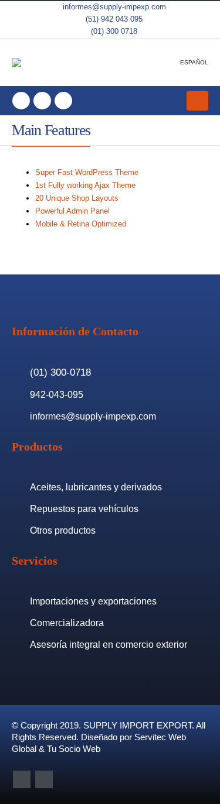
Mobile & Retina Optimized (80, 223)
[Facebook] (21, 100)
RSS (44, 779)
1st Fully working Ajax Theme (85, 185)
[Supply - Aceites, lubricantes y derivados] (28, 62)
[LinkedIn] (63, 100)
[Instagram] (42, 100)
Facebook (22, 779)
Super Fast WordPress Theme (86, 172)
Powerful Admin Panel (72, 211)
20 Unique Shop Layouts (77, 198)
